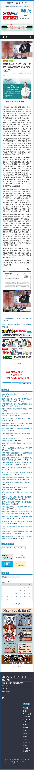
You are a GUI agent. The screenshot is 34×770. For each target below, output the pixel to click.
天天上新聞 (26, 728)
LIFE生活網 (26, 717)
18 (25, 593)
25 (25, 596)
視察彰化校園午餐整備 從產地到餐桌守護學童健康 (17, 526)
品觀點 (25, 731)
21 (7, 596)
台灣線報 (25, 748)
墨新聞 (25, 736)
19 (29, 593)
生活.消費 (5, 61)
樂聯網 (25, 745)
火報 (24, 739)
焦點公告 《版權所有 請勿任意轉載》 (13, 683)
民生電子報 (26, 742)
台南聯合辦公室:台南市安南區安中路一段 (14, 677)
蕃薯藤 (25, 711)
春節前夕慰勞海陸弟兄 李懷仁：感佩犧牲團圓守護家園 (16, 326)
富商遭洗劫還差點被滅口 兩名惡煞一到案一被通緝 (16, 468)
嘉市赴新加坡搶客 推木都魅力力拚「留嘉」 (19, 7)
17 (20, 593)
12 (29, 590)
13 (2, 593)
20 (2, 596)
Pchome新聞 (27, 714)
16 (16, 593)
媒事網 (25, 725)
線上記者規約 (6, 692)
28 (7, 599)
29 (11, 599)
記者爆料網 (26, 751)
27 (2, 599)
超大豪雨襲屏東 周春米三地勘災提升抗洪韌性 (15, 492)
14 (7, 593)
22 (11, 596)
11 (25, 590)
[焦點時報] (3, 37)
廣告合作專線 (6, 680)
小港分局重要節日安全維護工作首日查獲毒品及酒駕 (16, 319)
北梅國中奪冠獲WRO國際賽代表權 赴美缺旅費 (16, 482)
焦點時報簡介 (6, 686)
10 (20, 590)
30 (16, 599)
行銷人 (25, 733)
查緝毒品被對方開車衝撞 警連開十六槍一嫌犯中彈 (16, 443)
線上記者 (4, 689)
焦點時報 (25, 13)
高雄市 (10, 61)
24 (20, 596)
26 (29, 596)
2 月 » (19, 604)
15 (11, 593)
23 (16, 596)
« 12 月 (15, 604)
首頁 (3, 698)
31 (20, 599)
